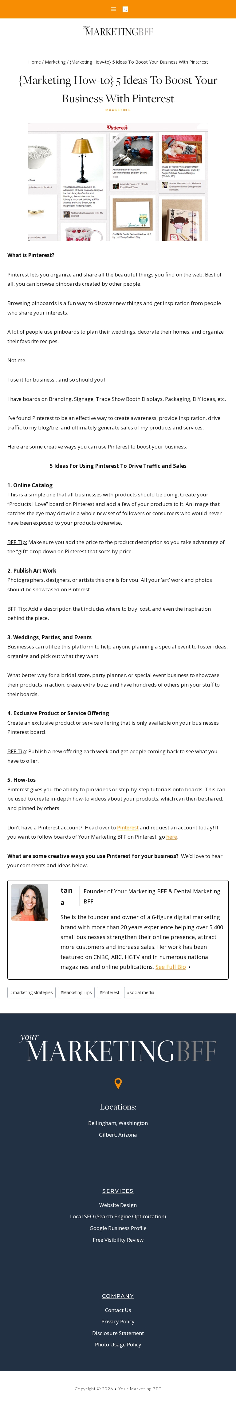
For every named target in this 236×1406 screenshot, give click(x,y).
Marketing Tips (76, 992)
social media (140, 992)
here (171, 836)
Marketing (118, 110)
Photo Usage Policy (118, 1344)
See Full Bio (170, 966)
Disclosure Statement (118, 1333)
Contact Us (118, 1310)
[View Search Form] (125, 9)
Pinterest (128, 827)
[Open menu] (114, 9)
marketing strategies (31, 992)
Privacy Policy (118, 1321)
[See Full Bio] (189, 967)
